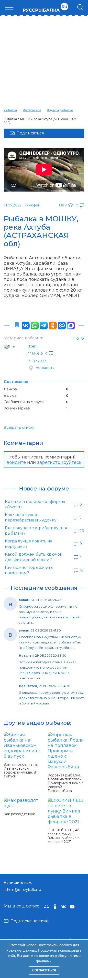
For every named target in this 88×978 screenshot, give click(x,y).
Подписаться (30, 133)
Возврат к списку (19, 427)
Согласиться (44, 970)
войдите (16, 462)
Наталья (26, 655)
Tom (32, 346)
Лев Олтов (28, 686)
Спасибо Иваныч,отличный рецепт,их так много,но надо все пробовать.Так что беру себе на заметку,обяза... (50, 642)
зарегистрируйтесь (59, 462)
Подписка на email (30, 921)
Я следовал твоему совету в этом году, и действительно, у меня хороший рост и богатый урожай (51, 698)
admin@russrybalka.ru (22, 889)
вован (24, 600)
